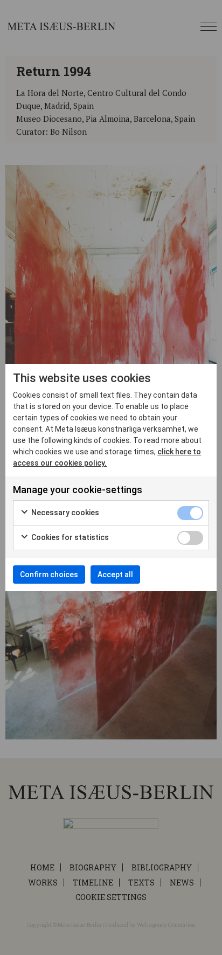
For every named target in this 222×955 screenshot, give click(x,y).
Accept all (115, 574)
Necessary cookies (64, 512)
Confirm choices (49, 574)
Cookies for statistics (69, 537)
